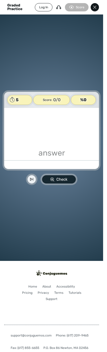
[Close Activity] (95, 7)
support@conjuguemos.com (31, 335)
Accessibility (65, 286)
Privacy (43, 293)
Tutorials (75, 293)
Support (51, 299)
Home (32, 286)
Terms (58, 293)
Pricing (27, 293)
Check (62, 179)
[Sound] (59, 7)
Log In (43, 7)
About (46, 286)
